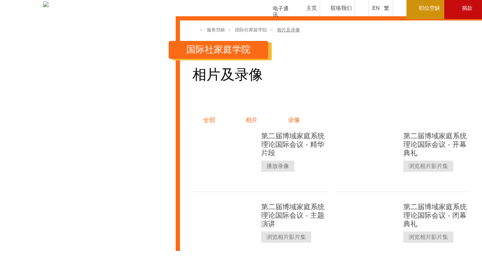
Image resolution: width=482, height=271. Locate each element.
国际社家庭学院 (251, 29)
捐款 (467, 8)
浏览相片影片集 (428, 166)
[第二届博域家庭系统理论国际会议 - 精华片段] (224, 156)
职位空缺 (429, 8)
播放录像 (277, 166)
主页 (311, 8)
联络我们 (341, 8)
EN (376, 8)
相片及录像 (288, 29)
